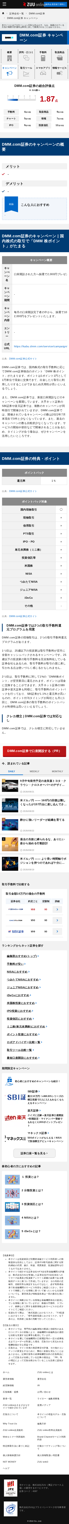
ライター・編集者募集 (48, 1398)
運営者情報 (8, 1379)
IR (38, 1385)
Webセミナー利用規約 (14, 1437)
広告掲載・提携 (10, 1392)
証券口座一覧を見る (33, 1153)
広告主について (10, 1414)
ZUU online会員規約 (13, 1430)
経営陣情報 (8, 1385)
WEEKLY (34, 771)
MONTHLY (57, 771)
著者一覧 (7, 1398)
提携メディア (44, 1405)
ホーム (6, 1372)
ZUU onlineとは (45, 1372)
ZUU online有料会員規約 (49, 1430)
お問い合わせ (44, 1392)
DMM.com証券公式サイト (23, 358)
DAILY (11, 771)
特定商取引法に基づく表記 (16, 1446)
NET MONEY (9, 1462)
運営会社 (41, 1379)
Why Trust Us (10, 1423)
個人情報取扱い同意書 (48, 1455)
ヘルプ (6, 1468)
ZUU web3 (42, 1462)
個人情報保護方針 (12, 1455)
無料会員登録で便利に (55, 4)
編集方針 (41, 1423)
